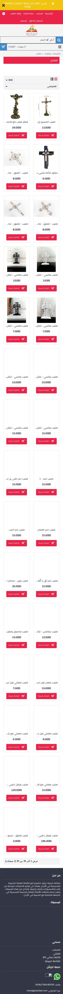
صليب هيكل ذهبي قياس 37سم (16, 784)
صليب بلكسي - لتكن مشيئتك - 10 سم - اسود (16, 275)
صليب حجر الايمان (46, 530)
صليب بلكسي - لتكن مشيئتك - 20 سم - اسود (16, 377)
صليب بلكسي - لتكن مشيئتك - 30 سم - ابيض (46, 428)
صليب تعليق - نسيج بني (16, 835)
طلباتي (56, 954)
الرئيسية (57, 53)
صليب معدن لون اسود (46, 682)
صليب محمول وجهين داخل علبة (16, 631)
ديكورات (47, 53)
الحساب (56, 950)
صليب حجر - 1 (46, 479)
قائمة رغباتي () (51, 957)
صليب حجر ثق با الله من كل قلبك (46, 581)
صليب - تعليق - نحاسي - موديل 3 (16, 224)
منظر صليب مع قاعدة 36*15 (16, 122)
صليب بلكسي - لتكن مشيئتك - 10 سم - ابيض (46, 275)
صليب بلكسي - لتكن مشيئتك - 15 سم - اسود (16, 326)
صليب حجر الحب (17, 530)
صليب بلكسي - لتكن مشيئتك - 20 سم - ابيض (46, 377)
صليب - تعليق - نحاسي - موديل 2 (46, 224)
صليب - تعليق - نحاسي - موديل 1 (16, 173)
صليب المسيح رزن (46, 122)
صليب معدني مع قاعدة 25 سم (46, 784)
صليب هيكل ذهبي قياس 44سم (46, 835)
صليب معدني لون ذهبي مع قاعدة (46, 733)
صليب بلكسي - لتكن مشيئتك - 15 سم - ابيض (46, 326)
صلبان (38, 53)
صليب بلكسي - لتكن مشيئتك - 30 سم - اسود (16, 428)
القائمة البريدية (52, 961)
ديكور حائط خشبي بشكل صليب (46, 173)
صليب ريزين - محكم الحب (16, 581)
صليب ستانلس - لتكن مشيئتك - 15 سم (46, 631)
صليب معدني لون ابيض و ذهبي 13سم (16, 682)
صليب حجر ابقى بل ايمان (16, 479)
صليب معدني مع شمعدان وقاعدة (16, 733)
